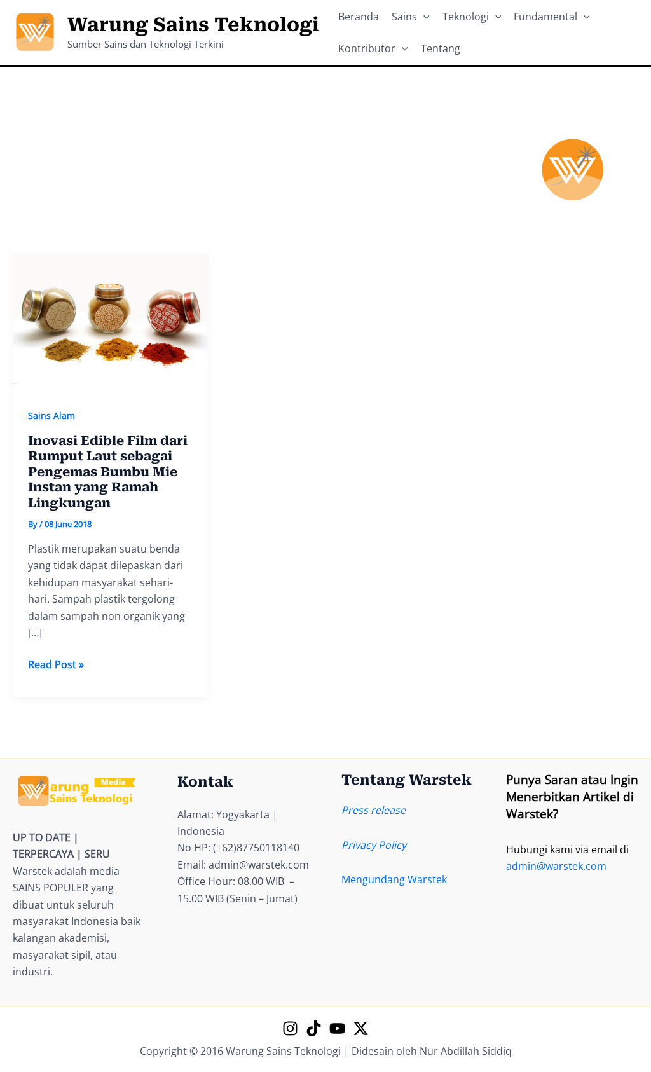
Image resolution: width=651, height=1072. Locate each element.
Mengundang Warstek (394, 879)
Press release (373, 810)
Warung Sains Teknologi (193, 24)
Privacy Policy (373, 845)
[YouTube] (337, 1028)
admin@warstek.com (556, 866)
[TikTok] (314, 1028)
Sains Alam (51, 415)
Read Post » (56, 665)
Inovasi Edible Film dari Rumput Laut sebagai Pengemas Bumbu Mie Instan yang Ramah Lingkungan (108, 472)
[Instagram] (290, 1028)
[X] (361, 1028)
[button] (423, 16)
